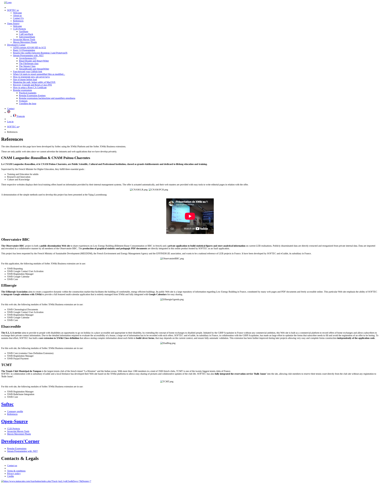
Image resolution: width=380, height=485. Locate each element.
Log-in (10, 121)
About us (17, 15)
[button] (8, 112)
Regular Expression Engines (32, 95)
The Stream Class (27, 66)
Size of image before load (25, 79)
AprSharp (23, 31)
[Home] (8, 2)
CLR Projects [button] (19, 29)
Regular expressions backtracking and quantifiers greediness (47, 98)
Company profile (15, 411)
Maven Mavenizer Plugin (25, 42)
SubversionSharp (27, 37)
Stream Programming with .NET (22, 451)
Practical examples (27, 93)
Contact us (12, 465)
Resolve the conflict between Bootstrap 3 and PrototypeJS (40, 53)
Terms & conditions (16, 471)
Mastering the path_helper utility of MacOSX (34, 82)
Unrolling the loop (27, 103)
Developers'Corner (20, 441)
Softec (7, 404)
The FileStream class (28, 63)
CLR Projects (13, 428)
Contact (10, 108)
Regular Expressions (16, 448)
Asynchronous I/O (27, 58)
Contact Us (18, 18)
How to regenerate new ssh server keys (31, 77)
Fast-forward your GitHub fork (27, 71)
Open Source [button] (13, 23)
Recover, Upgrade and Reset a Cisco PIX (32, 85)
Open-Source (14, 421)
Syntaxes (23, 101)
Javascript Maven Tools (24, 39)
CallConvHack (26, 34)
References (18, 21)
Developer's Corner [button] (16, 45)
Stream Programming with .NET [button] (28, 55)
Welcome (17, 13)
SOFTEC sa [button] (13, 10)
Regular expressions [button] (22, 90)
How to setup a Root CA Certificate (30, 87)
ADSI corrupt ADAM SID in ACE (29, 47)
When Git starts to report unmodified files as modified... (39, 74)
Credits (10, 476)
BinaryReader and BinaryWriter (34, 61)
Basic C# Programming (24, 50)
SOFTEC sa (13, 126)
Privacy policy (14, 473)
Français (20, 116)
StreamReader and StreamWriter (34, 69)
